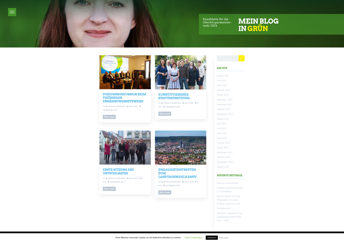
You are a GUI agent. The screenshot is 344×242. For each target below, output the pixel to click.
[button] (12, 12)
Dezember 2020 (224, 152)
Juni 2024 (221, 80)
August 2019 (223, 166)
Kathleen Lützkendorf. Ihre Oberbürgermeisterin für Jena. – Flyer (230, 217)
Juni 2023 (221, 123)
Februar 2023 (223, 142)
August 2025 (223, 75)
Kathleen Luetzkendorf (116, 106)
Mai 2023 (221, 128)
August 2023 (223, 118)
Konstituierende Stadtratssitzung (174, 96)
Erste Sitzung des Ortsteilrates (118, 171)
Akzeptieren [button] (211, 238)
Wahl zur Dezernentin (227, 183)
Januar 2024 (222, 94)
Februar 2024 (223, 90)
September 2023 (225, 114)
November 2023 (224, 104)
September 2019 (225, 161)
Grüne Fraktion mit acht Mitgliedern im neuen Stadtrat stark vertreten (228, 200)
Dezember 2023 (224, 99)
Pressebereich (224, 208)
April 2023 (222, 133)
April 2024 (222, 85)
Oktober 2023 (223, 109)
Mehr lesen (109, 117)
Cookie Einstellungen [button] (193, 237)
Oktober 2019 (223, 157)
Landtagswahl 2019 (172, 107)
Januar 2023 (222, 147)
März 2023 (222, 138)
